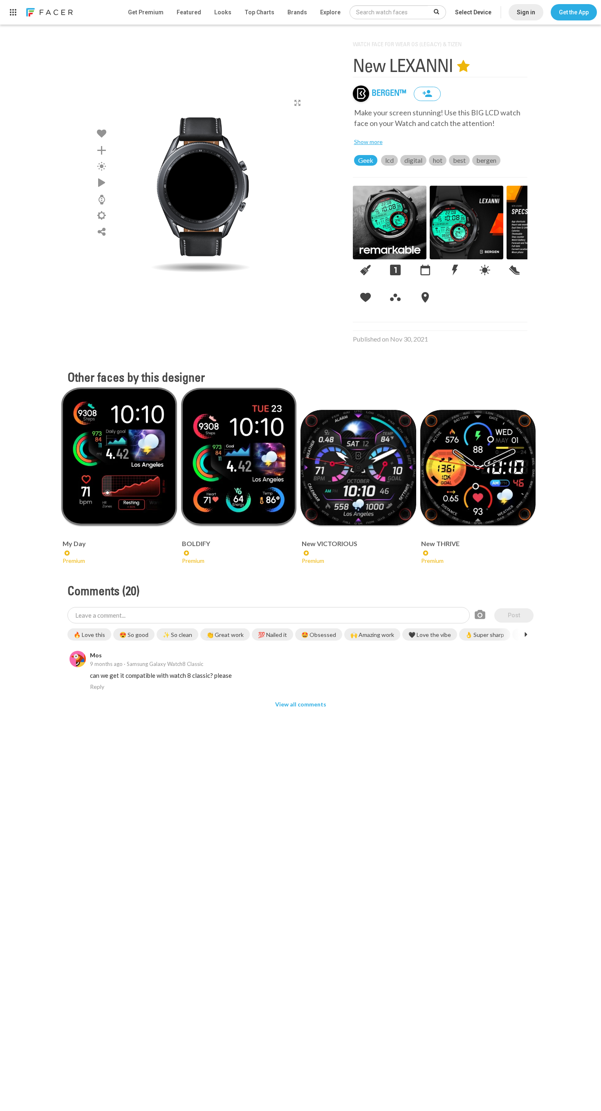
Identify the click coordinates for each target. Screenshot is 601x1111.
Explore (330, 12)
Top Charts (259, 12)
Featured (189, 12)
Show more (368, 141)
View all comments (300, 704)
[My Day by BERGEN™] (119, 456)
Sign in (526, 12)
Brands (297, 12)
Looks (222, 12)
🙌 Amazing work (372, 634)
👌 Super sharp (484, 634)
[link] (49, 12)
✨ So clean (177, 634)
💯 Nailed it (272, 634)
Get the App (574, 12)
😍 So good (133, 634)
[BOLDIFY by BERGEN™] (238, 456)
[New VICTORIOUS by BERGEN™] (358, 468)
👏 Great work (225, 634)
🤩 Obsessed (318, 634)
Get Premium (146, 12)
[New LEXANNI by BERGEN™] (201, 186)
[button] (574, 12)
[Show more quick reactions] (526, 634)
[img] (361, 93)
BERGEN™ (390, 93)
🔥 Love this (89, 634)
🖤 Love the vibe (429, 634)
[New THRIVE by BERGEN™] (478, 468)
